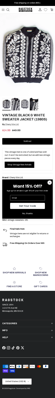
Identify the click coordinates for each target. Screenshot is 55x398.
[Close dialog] (49, 182)
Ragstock (11, 388)
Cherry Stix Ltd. (12, 124)
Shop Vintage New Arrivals (19, 165)
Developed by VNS (23, 388)
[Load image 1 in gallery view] (27, 55)
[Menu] (3, 10)
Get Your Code (27, 205)
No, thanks (27, 213)
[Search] (9, 10)
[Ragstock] (25, 9)
